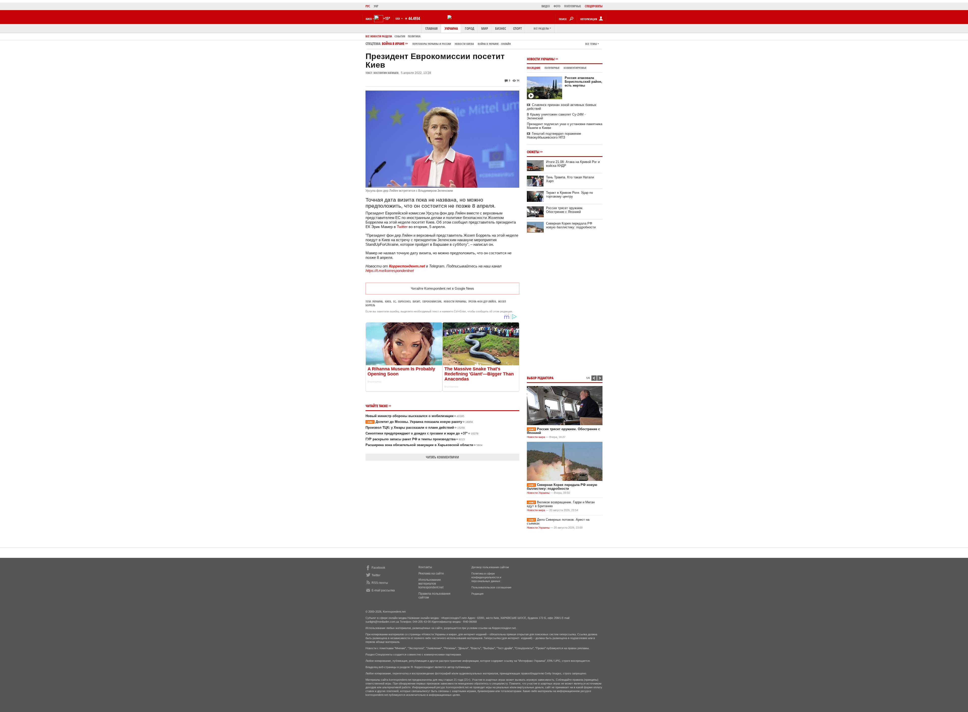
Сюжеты (533, 151)
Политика (414, 36)
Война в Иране (446, 43)
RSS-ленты (380, 583)
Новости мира (536, 437)
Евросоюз (404, 301)
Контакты (425, 567)
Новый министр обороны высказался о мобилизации (415, 416)
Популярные (552, 68)
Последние (533, 68)
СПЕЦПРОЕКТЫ (593, 6)
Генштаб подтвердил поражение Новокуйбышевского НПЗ (554, 135)
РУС (368, 6)
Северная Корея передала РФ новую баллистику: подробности (571, 225)
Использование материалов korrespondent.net (430, 583)
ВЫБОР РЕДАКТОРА (540, 377)
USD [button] (398, 18)
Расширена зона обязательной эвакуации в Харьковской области (424, 445)
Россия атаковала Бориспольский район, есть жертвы (583, 81)
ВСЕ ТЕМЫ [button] (591, 44)
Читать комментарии (442, 457)
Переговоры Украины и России (431, 44)
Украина (451, 28)
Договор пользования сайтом (490, 567)
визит (416, 301)
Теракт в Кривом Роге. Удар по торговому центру (569, 194)
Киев (388, 301)
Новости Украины (541, 59)
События (400, 36)
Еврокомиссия (431, 301)
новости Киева (464, 44)
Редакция (477, 593)
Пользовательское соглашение (491, 587)
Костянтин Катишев (386, 73)
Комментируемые (575, 68)
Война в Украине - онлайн (494, 44)
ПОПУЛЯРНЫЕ (572, 6)
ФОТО (557, 6)
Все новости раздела (379, 36)
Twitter (402, 227)
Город (469, 28)
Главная (431, 28)
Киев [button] (369, 19)
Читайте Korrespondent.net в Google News (442, 288)
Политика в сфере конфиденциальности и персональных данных (486, 577)
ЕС (394, 301)
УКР (376, 6)
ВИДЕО (545, 6)
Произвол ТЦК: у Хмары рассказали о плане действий (415, 427)
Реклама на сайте (431, 573)
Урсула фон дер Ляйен (482, 301)
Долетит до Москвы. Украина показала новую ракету (420, 422)
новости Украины (455, 301)
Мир (484, 28)
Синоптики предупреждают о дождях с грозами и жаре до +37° (422, 433)
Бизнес (500, 28)
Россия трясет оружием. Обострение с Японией (564, 210)
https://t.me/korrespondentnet (390, 270)
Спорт (517, 28)
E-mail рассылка (383, 590)
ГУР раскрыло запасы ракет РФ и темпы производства (415, 439)
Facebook (378, 567)
